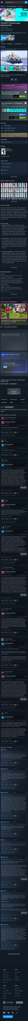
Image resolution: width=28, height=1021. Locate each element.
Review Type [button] (4, 399)
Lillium (6, 460)
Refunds (5, 998)
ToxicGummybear (8, 671)
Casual (3, 43)
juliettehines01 (7, 608)
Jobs (16, 974)
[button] (3, 6)
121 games (6, 419)
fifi (5, 440)
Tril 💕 (5, 712)
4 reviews (6, 441)
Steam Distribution (7, 979)
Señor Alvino (7, 526)
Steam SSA (5, 974)
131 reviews (13, 568)
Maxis (7, 27)
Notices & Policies (7, 993)
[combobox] (15, 2)
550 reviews (13, 640)
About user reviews (4, 383)
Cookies (4, 995)
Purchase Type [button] (13, 399)
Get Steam (17, 988)
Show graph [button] (22, 402)
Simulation (9, 43)
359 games (6, 568)
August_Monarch (8, 567)
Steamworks (6, 977)
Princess (6, 500)
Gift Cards (5, 982)
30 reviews (12, 419)
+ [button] (24, 43)
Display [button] (11, 402)
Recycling (17, 979)
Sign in (2, 74)
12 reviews (6, 673)
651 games (6, 640)
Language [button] (22, 399)
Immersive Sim (18, 43)
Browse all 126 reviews (14, 954)
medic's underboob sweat (10, 417)
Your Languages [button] (8, 407)
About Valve (17, 972)
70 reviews (6, 528)
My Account (17, 995)
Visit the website (5, 166)
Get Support (17, 993)
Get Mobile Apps (8, 1016)
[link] (14, 117)
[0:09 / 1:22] (14, 58)
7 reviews (6, 713)
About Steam (6, 972)
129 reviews (6, 461)
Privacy (4, 988)
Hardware (17, 977)
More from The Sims (12, 354)
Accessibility (6, 990)
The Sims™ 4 (22, 32)
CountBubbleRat (8, 639)
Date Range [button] (4, 402)
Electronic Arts (9, 29)
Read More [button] (23, 487)
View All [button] (24, 301)
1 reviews (6, 501)
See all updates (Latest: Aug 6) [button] (10, 326)
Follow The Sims (9, 363)
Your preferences (13, 383)
